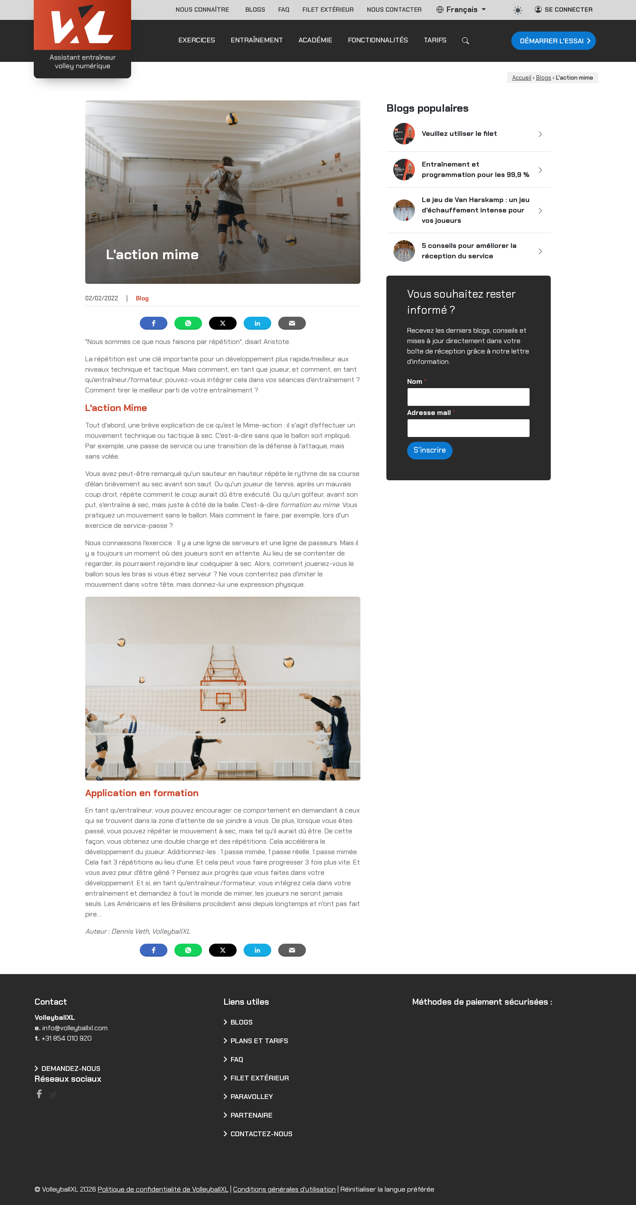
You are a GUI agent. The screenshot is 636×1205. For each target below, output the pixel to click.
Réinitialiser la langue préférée (387, 1191)
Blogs (255, 9)
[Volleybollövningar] (358, 1169)
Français (462, 9)
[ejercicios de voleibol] (79, 1169)
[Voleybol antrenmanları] (321, 1169)
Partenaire (252, 1115)
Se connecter (569, 9)
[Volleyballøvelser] (302, 1169)
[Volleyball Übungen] (135, 1169)
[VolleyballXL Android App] (456, 1081)
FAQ (283, 9)
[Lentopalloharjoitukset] (339, 1169)
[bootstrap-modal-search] (465, 40)
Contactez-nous (261, 1133)
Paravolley (252, 1096)
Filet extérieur (328, 9)
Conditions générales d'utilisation (284, 1191)
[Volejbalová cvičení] (377, 1169)
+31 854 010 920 (67, 1038)
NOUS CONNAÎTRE (204, 9)
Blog (142, 298)
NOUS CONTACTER (394, 9)
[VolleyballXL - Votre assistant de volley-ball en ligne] (82, 40)
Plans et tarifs (259, 1040)
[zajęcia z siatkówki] (265, 1169)
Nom (416, 381)
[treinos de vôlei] (228, 1169)
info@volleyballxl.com (75, 1027)
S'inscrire (430, 450)
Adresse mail (431, 412)
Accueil (521, 77)
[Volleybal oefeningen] (116, 1169)
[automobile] (517, 10)
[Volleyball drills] (42, 1169)
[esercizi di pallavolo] (284, 1169)
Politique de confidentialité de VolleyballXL (163, 1191)
